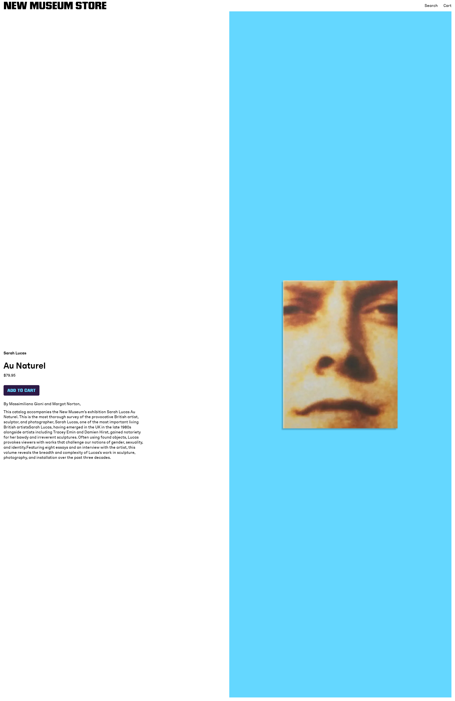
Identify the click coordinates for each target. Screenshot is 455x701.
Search (431, 5)
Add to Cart (21, 391)
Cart (447, 5)
